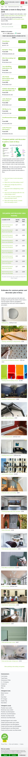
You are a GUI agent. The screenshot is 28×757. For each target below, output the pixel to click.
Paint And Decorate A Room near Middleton (7, 251)
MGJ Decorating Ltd (8, 58)
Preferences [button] (22, 755)
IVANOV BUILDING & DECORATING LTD (15, 15)
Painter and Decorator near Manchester (11, 730)
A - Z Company (5, 682)
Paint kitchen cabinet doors (8, 605)
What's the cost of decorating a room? (13, 182)
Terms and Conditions (13, 744)
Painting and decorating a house (10, 380)
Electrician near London (7, 709)
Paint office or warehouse (8, 567)
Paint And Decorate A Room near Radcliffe (7, 231)
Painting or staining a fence (9, 399)
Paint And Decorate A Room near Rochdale (7, 272)
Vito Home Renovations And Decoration (8, 78)
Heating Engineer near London (9, 720)
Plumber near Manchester (7, 715)
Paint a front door (6, 530)
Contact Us (4, 684)
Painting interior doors (7, 455)
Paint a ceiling (5, 586)
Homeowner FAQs (5, 680)
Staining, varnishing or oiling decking (11, 341)
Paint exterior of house (7, 474)
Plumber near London (6, 708)
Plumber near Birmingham (7, 711)
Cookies (21, 744)
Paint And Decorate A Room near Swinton (7, 267)
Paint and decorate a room (8, 642)
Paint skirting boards (7, 436)
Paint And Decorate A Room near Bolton (7, 262)
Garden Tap (4, 700)
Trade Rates (4, 678)
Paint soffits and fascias (8, 418)
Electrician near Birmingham (8, 713)
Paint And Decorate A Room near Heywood (7, 236)
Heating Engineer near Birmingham (10, 724)
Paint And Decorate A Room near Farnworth (7, 257)
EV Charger (4, 699)
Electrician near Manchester (8, 717)
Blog (2, 688)
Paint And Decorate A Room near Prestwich (7, 246)
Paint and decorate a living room (10, 661)
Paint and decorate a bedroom (9, 549)
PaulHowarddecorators (18, 19)
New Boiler (4, 702)
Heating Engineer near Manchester (10, 728)
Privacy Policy (4, 744)
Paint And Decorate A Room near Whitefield (7, 241)
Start (24, 26)
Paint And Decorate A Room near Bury (7, 225)
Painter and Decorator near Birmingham (11, 726)
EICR (2, 695)
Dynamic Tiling (7, 49)
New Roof (3, 697)
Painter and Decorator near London (10, 722)
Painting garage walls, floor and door (11, 511)
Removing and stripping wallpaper (10, 360)
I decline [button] (14, 755)
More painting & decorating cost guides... (15, 666)
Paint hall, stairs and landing (9, 492)
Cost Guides (4, 676)
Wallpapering (5, 322)
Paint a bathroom (6, 623)
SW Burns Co (6, 109)
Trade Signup (22, 3)
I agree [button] (5, 755)
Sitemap (3, 686)
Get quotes (22, 41)
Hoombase (5, 41)
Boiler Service (4, 693)
